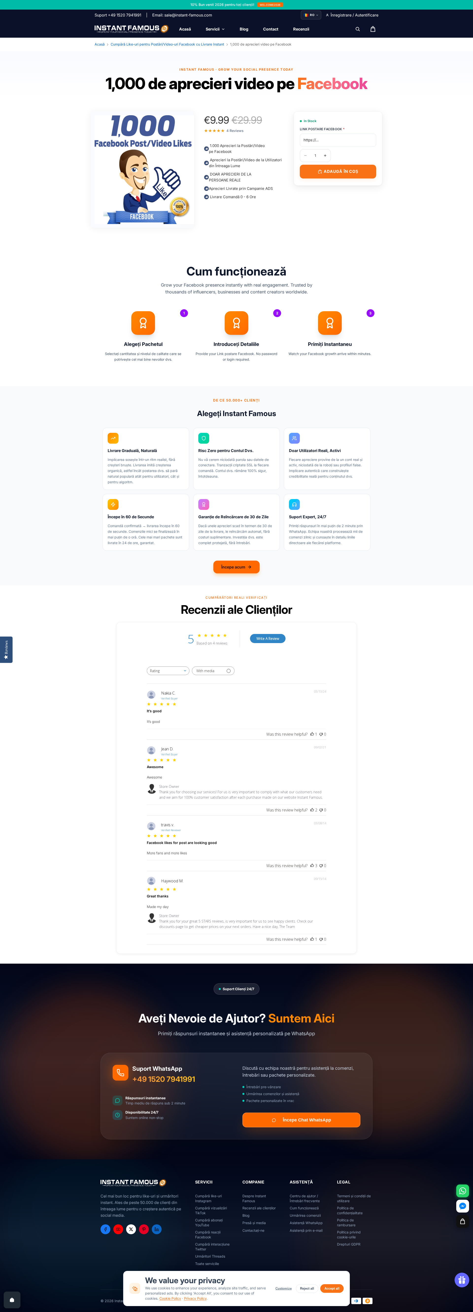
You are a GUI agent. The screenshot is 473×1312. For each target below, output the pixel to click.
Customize (283, 1288)
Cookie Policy (170, 1298)
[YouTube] (118, 1229)
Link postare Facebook (322, 129)
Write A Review (267, 638)
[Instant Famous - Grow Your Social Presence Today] (132, 29)
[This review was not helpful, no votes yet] (321, 734)
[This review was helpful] (312, 810)
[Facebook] (105, 1229)
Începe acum (233, 567)
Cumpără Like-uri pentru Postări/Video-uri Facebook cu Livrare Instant (167, 44)
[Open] (12, 1300)
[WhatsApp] (462, 1190)
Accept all (331, 1288)
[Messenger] (462, 1206)
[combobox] (168, 670)
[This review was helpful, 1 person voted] (312, 734)
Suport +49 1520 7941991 (118, 15)
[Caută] (357, 29)
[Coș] (462, 1221)
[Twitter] (131, 1229)
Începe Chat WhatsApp (307, 1120)
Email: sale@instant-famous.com (182, 15)
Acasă (100, 44)
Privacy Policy (195, 1298)
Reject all (307, 1288)
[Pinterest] (144, 1229)
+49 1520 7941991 (163, 1079)
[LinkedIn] (157, 1229)
